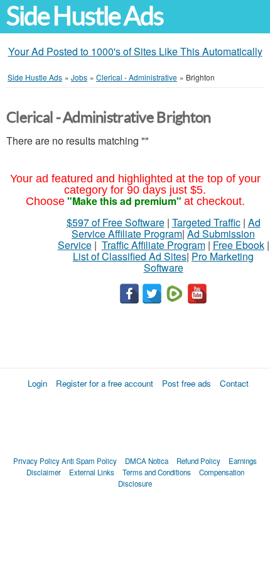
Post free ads (186, 383)
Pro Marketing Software (199, 262)
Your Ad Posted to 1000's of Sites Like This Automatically (135, 51)
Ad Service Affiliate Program (166, 228)
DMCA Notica (146, 461)
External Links (91, 472)
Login (37, 383)
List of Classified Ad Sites (129, 256)
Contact (234, 383)
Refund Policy (198, 461)
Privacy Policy (36, 461)
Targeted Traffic (206, 222)
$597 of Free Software (116, 222)
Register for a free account (104, 383)
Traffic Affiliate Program (153, 245)
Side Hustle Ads (84, 16)
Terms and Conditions (156, 472)
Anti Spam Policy (89, 461)
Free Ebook (238, 245)
